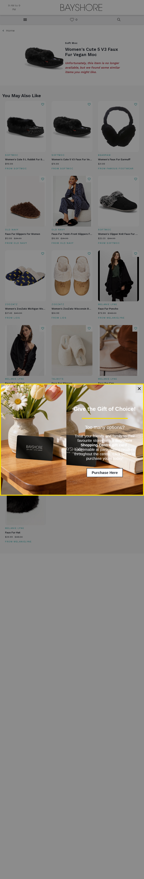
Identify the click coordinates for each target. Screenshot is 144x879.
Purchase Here (105, 473)
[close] (139, 388)
